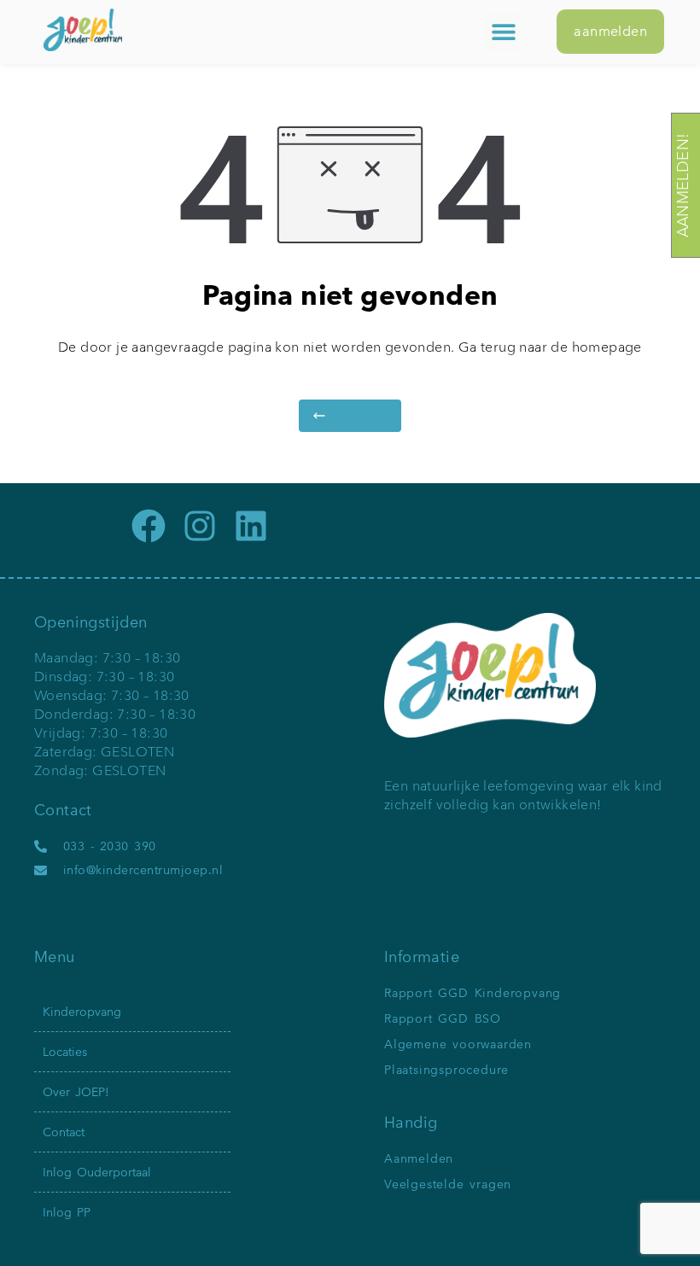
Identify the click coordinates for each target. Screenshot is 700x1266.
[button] (503, 32)
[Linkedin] (251, 526)
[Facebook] (148, 526)
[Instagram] (200, 526)
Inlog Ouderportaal (97, 1172)
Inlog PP (66, 1212)
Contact (64, 1132)
